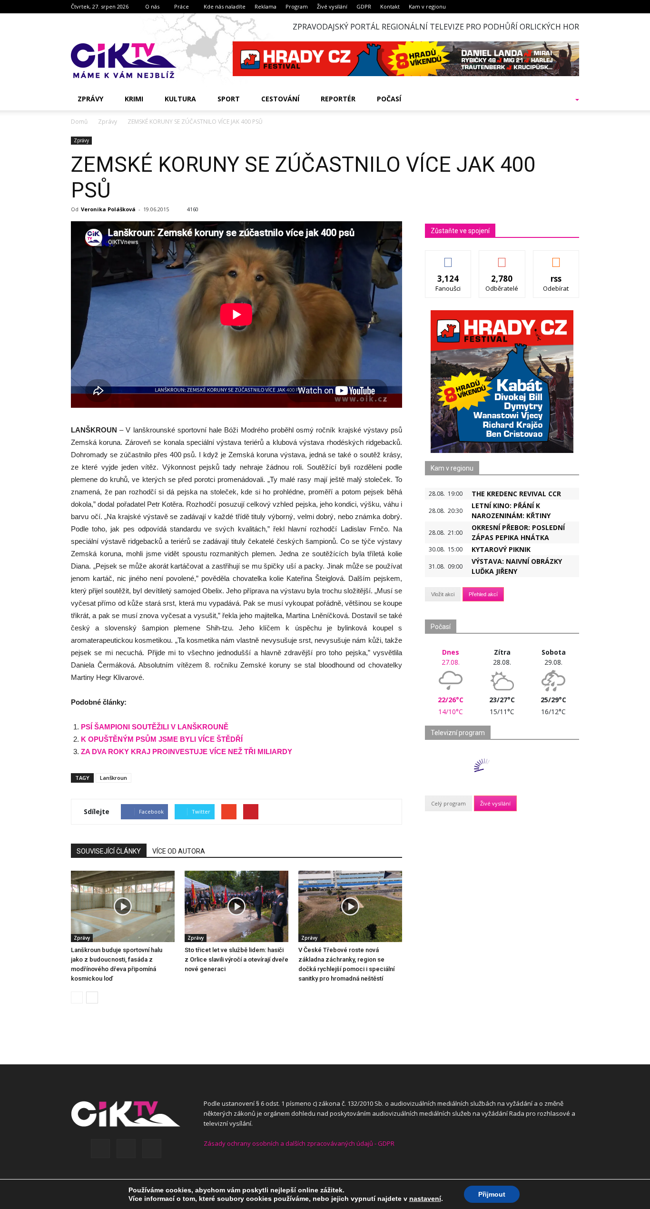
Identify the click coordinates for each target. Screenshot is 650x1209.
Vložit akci (442, 594)
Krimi (134, 98)
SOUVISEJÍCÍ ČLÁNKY (109, 851)
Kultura (180, 98)
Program (297, 6)
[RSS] (126, 1148)
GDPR (363, 6)
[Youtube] (151, 1148)
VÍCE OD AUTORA (178, 851)
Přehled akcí (483, 594)
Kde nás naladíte (225, 6)
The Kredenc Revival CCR (516, 493)
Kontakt (390, 6)
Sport (228, 98)
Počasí (389, 98)
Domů (79, 122)
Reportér (338, 98)
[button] (565, 99)
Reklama (265, 6)
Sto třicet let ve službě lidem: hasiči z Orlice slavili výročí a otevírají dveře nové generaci (236, 959)
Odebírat (502, 257)
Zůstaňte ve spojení (460, 231)
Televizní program (458, 733)
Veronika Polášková (108, 209)
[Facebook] (100, 1148)
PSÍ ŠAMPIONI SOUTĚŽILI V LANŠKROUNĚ (154, 727)
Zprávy (90, 98)
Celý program (448, 803)
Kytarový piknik (501, 549)
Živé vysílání (332, 6)
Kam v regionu (427, 6)
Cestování (280, 98)
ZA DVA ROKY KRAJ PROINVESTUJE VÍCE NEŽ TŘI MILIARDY (186, 751)
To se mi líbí (448, 257)
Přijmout (491, 1194)
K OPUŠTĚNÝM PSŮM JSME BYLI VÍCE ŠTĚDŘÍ (162, 739)
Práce (181, 6)
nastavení (425, 1198)
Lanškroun (113, 777)
